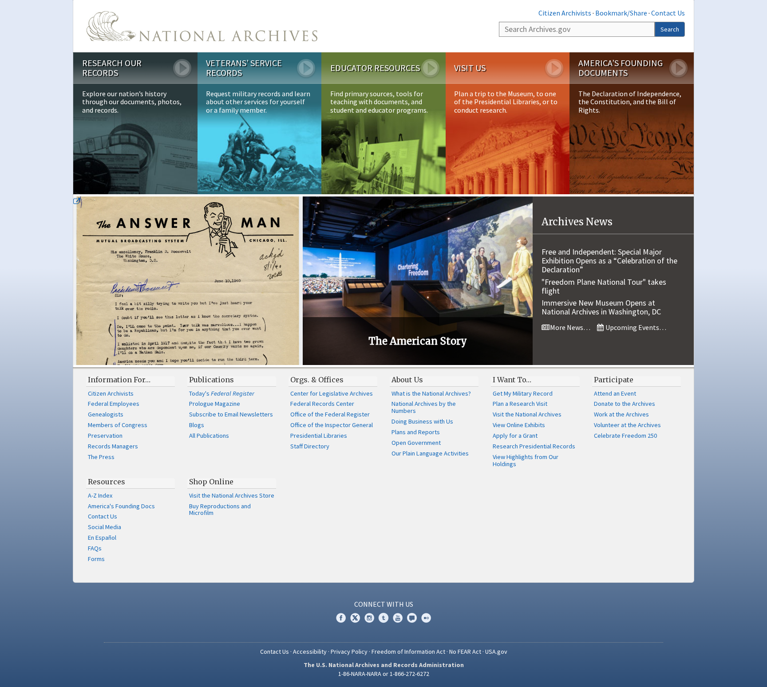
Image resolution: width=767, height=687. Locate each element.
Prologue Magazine (214, 404)
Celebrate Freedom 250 (625, 436)
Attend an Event (615, 393)
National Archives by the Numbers (423, 407)
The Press (101, 457)
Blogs (196, 425)
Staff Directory (309, 446)
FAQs (95, 548)
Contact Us (668, 12)
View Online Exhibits (519, 425)
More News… (569, 327)
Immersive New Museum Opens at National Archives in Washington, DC (601, 307)
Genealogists (105, 414)
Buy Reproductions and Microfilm (220, 509)
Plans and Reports (415, 432)
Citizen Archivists (564, 12)
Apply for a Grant (515, 436)
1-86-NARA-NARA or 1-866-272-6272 (383, 674)
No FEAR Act (465, 652)
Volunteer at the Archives (627, 425)
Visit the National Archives (527, 414)
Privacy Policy (349, 652)
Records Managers (113, 446)
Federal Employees (113, 404)
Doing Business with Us (422, 421)
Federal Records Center (322, 404)
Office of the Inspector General (331, 425)
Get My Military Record (523, 393)
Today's (221, 393)
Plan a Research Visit (520, 404)
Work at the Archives (621, 414)
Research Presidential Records (534, 446)
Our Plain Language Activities (430, 453)
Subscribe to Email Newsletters (231, 414)
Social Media (104, 527)
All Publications (209, 436)
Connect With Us (383, 604)
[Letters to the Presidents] (188, 280)
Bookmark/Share (621, 12)
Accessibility (310, 652)
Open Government (416, 443)
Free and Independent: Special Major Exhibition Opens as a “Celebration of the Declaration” (609, 261)
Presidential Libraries (318, 436)
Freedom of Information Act (408, 652)
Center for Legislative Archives (331, 393)
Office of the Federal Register (330, 414)
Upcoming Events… (635, 327)
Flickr (426, 617)
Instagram (369, 617)
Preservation (105, 436)
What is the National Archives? (431, 393)
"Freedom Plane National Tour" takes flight (604, 286)
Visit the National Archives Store (231, 495)
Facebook (341, 617)
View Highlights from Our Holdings (525, 460)
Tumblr (383, 617)
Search (669, 29)
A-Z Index (100, 495)
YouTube (397, 617)
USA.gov (496, 652)
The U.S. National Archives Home (202, 26)
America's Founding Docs (121, 506)
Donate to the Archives (624, 404)
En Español (102, 538)
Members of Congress (117, 425)
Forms (96, 559)
